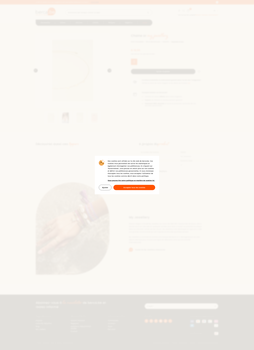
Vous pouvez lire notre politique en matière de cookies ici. (131, 180)
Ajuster (105, 187)
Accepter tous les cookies (134, 187)
